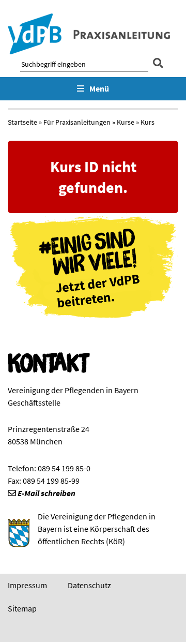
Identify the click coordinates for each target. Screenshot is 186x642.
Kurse (125, 122)
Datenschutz (89, 585)
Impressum (27, 585)
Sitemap (22, 608)
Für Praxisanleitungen (77, 122)
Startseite (22, 122)
